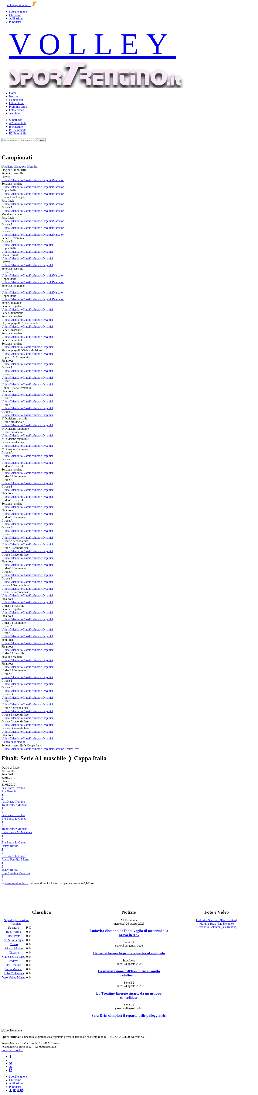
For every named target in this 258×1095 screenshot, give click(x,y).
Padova (13, 960)
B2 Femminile (17, 133)
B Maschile (16, 126)
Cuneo (14, 944)
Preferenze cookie (12, 1050)
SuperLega (15, 119)
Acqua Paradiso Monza (15, 859)
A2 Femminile (17, 123)
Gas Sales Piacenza (13, 956)
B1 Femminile (17, 130)
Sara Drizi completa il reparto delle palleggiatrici (128, 1015)
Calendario (16, 180)
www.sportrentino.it (16, 883)
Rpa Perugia (9, 791)
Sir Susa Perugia (14, 940)
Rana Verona (14, 931)
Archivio (14, 113)
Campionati (16, 99)
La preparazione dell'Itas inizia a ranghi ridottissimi (129, 973)
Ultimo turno (16, 103)
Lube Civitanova (14, 973)
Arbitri (68, 748)
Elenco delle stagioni (14, 741)
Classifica (28, 180)
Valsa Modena (13, 969)
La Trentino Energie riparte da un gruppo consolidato (129, 995)
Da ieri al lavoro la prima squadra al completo (129, 953)
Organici (47, 180)
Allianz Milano (14, 948)
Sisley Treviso (10, 845)
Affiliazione (16, 18)
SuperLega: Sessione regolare (16, 922)
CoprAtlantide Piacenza (16, 873)
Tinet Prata (13, 935)
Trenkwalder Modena (14, 805)
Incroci (38, 180)
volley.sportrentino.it (19, 5)
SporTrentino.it (18, 11)
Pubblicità (15, 21)
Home (12, 93)
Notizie (13, 96)
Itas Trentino (13, 965)
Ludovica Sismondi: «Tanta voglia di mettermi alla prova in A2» (129, 933)
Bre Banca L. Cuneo (14, 818)
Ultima (6, 180)
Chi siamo (15, 15)
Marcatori (58, 180)
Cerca (75, 748)
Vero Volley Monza (13, 977)
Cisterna (14, 952)
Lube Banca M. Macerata (17, 832)
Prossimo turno (18, 106)
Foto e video (16, 110)
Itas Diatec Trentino (13, 788)
